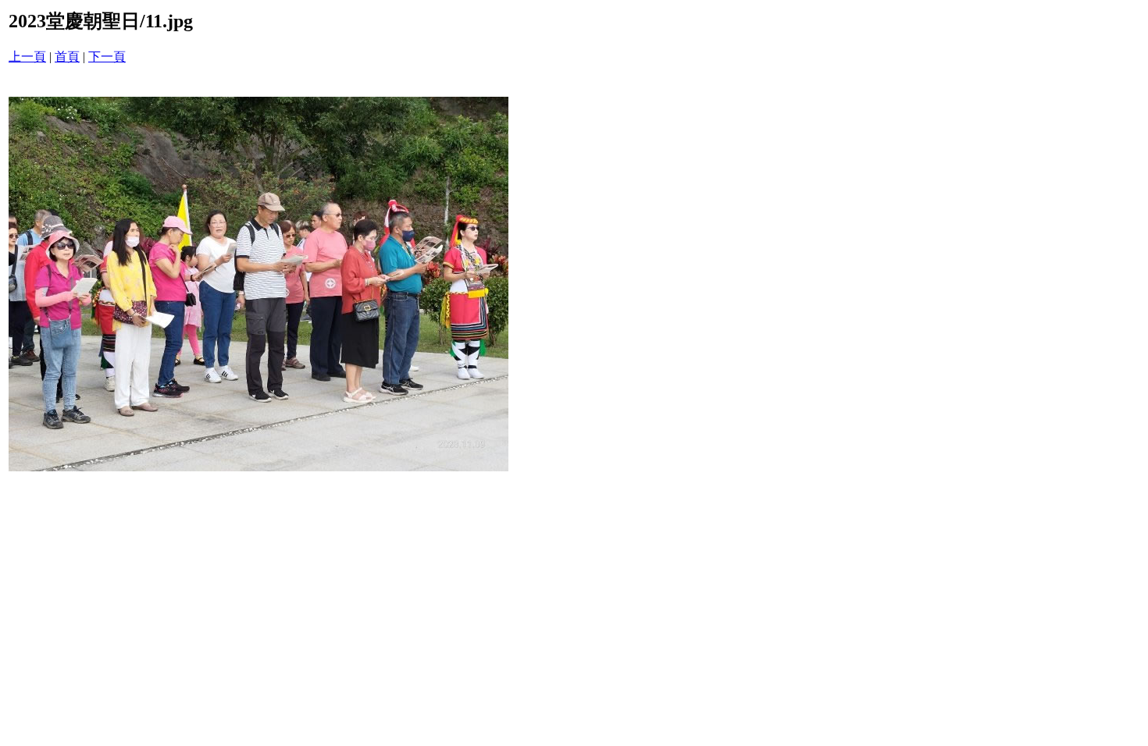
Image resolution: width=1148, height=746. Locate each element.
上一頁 (27, 56)
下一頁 (107, 56)
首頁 (67, 56)
